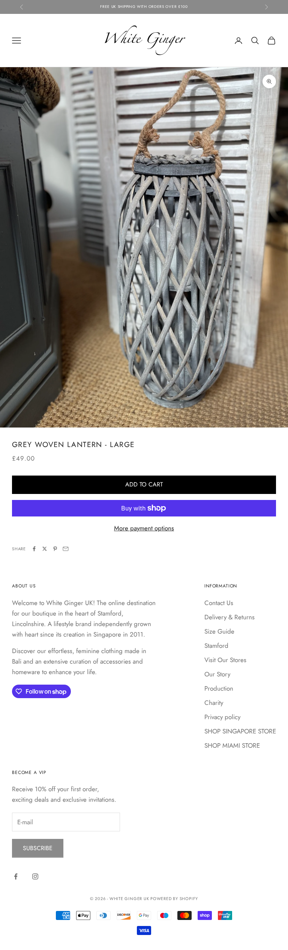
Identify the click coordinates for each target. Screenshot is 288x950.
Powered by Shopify (174, 899)
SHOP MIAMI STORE (232, 745)
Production (218, 688)
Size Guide (219, 631)
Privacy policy (222, 716)
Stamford (216, 645)
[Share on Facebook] (34, 549)
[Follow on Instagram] (35, 876)
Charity (213, 702)
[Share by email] (66, 549)
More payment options (144, 528)
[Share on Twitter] (45, 549)
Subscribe (37, 848)
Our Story (217, 674)
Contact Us (218, 602)
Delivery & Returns (229, 617)
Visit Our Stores (225, 659)
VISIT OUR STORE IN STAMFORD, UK (144, 6)
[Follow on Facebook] (16, 876)
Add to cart (144, 484)
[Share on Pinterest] (55, 549)
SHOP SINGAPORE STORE (240, 731)
